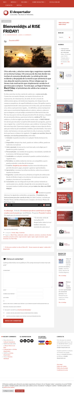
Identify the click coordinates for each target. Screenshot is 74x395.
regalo (33, 237)
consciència (43, 235)
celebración (20, 235)
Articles (6, 21)
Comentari (6, 270)
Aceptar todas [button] (19, 391)
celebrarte (31, 235)
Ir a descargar (8, 211)
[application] (27, 205)
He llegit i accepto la (18, 309)
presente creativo (13, 237)
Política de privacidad (62, 368)
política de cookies (9, 387)
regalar (29, 237)
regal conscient (23, 237)
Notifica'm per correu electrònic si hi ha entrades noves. (23, 316)
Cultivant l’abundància (9, 342)
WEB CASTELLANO (64, 22)
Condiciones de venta (62, 370)
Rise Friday (14, 238)
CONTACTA (8, 5)
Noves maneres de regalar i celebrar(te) (40, 247)
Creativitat (22, 232)
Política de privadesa (24, 309)
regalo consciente (39, 237)
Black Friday (14, 235)
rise (10, 238)
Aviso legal (59, 364)
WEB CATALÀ (62, 24)
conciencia (37, 235)
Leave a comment (24, 35)
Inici (4, 2)
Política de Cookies (62, 366)
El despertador (20, 12)
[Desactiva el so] (44, 205)
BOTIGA (19, 5)
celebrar (26, 235)
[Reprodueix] (6, 205)
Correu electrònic (9, 293)
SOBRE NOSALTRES (38, 2)
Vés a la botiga (62, 275)
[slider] (48, 204)
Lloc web (6, 297)
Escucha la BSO (14, 40)
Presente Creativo (45, 213)
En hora (24, 2)
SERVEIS (13, 2)
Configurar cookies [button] (8, 391)
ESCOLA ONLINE (55, 2)
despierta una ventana (20, 165)
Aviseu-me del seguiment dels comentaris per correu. (22, 313)
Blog (17, 232)
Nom (4, 290)
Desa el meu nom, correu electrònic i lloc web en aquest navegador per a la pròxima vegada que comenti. (26, 305)
